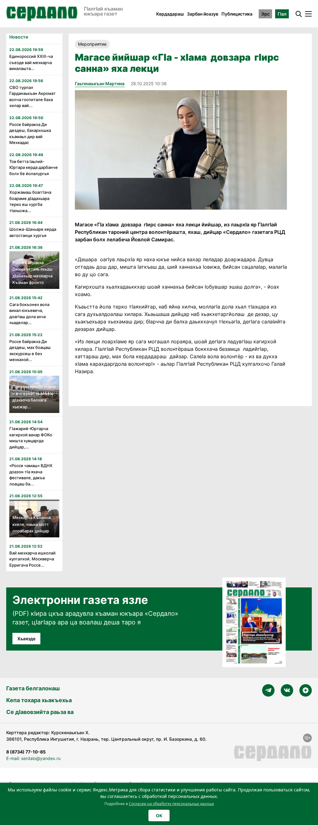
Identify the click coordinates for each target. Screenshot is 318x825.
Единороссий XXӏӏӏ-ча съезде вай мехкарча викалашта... (31, 62)
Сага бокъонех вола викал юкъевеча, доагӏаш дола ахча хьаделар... (29, 313)
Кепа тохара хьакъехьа (39, 700)
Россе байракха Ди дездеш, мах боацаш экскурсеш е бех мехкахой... (30, 350)
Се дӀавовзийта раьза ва (40, 712)
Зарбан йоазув (202, 13)
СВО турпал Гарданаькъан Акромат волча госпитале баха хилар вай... (32, 96)
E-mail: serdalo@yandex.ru (33, 758)
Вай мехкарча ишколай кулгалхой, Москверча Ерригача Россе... (32, 559)
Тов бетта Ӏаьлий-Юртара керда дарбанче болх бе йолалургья (33, 167)
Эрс (265, 13)
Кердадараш (170, 13)
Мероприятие (92, 44)
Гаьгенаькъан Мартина (100, 83)
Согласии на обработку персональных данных (171, 803)
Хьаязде (26, 638)
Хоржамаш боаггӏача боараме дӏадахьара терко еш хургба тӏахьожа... (30, 201)
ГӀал (282, 13)
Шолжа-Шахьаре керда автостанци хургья (32, 232)
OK (159, 815)
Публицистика (236, 13)
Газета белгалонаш (33, 688)
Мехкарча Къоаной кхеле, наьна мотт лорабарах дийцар (31, 524)
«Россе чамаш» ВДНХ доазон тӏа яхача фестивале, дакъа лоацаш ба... (30, 474)
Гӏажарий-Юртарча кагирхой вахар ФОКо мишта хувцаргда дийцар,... (30, 437)
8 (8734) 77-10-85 (26, 751)
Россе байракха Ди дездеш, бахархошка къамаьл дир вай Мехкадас (30, 133)
